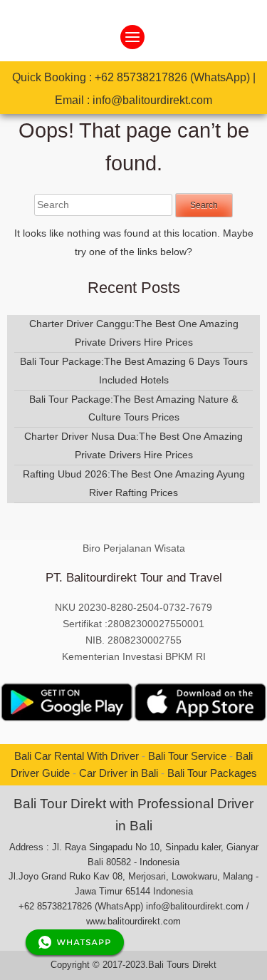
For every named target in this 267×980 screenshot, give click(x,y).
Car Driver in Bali (118, 773)
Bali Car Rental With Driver (76, 756)
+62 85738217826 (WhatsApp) (172, 77)
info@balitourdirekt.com (152, 100)
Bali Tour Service (187, 756)
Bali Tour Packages (212, 773)
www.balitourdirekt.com (133, 921)
